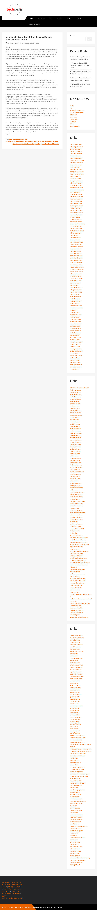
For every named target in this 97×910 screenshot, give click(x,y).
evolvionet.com (75, 401)
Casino (59, 18)
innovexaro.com (75, 285)
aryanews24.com (75, 763)
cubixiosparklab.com (76, 206)
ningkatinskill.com (76, 810)
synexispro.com (75, 590)
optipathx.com (74, 299)
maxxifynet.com (75, 408)
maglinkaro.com (75, 251)
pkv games (20, 139)
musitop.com (74, 833)
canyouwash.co (75, 642)
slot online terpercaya (77, 112)
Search (72, 36)
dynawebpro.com (75, 328)
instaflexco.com (75, 460)
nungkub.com (74, 844)
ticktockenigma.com (76, 519)
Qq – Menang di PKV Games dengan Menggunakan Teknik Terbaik (36, 144)
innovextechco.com (76, 210)
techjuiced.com (75, 663)
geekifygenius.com (76, 524)
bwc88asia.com (75, 792)
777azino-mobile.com (77, 767)
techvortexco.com (76, 165)
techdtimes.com (75, 647)
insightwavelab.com (76, 504)
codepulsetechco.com (77, 190)
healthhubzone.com (76, 658)
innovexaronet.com (76, 199)
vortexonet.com (75, 406)
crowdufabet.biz (75, 731)
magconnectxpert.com (77, 224)
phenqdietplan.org (76, 819)
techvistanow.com (76, 201)
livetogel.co (74, 533)
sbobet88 (15, 882)
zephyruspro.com (75, 297)
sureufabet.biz (74, 715)
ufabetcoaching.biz (76, 608)
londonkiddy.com (75, 606)
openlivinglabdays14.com (78, 754)
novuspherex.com (75, 435)
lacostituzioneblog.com (77, 837)
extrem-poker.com (76, 794)
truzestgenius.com (76, 226)
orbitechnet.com (75, 344)
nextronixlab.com (75, 301)
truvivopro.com (75, 417)
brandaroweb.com (76, 367)
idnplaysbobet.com (76, 556)
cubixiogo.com (74, 340)
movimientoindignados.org (79, 826)
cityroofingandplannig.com (79, 776)
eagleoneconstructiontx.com (79, 544)
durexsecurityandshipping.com (80, 774)
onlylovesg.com (75, 549)
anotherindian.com (76, 847)
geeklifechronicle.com (77, 492)
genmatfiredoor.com (76, 535)
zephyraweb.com (75, 429)
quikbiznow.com (75, 360)
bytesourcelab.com (76, 287)
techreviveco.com (75, 249)
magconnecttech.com (77, 528)
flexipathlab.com (75, 333)
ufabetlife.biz (74, 704)
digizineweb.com (75, 192)
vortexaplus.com (75, 337)
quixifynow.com (75, 294)
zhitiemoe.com (75, 842)
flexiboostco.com (75, 390)
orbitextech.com (75, 526)
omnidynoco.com (75, 349)
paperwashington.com (77, 569)
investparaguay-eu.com (77, 790)
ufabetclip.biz (74, 683)
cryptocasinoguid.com (77, 742)
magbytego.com (75, 179)
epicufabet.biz (74, 722)
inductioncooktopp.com (78, 581)
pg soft (7, 891)
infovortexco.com (75, 233)
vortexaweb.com (75, 431)
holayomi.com (74, 592)
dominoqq (73, 117)
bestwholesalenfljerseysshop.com (81, 751)
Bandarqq (41, 18)
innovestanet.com (76, 306)
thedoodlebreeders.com (78, 801)
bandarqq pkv (6, 889)
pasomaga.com (75, 856)
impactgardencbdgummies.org (80, 858)
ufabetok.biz (74, 726)
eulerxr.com (74, 522)
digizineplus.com (75, 283)
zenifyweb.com (75, 531)
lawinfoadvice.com (76, 817)
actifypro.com (74, 456)
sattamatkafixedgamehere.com (80, 563)
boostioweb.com (75, 392)
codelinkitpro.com (76, 149)
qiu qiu (72, 106)
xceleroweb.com (75, 362)
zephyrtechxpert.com (77, 231)
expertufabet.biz (75, 685)
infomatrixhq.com (76, 203)
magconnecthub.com (77, 267)
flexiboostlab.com (76, 465)
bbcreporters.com (76, 740)
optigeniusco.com (76, 433)
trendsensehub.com (76, 517)
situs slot (8, 882)
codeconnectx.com (76, 194)
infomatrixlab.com (76, 260)
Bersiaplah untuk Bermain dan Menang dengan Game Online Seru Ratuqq (32, 142)
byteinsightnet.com (76, 188)
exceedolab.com (75, 479)
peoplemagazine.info (77, 638)
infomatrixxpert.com (76, 197)
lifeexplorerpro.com (76, 506)
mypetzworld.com (76, 785)
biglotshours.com (75, 672)
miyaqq (17, 893)
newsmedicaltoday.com (77, 583)
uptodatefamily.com (76, 831)
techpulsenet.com (76, 228)
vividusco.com (74, 420)
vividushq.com (74, 335)
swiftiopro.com (75, 469)
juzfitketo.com (74, 853)
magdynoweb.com (76, 244)
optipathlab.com (75, 397)
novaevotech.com (75, 208)
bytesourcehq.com (76, 185)
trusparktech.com (75, 440)
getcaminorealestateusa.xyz (79, 617)
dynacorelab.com (75, 413)
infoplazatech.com (76, 169)
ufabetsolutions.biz (76, 706)
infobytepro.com (75, 176)
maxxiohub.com (75, 426)
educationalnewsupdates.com (79, 388)
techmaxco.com (75, 476)
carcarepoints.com (76, 799)
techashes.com (75, 640)
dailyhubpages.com (76, 553)
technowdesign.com (76, 772)
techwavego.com (75, 238)
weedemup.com (75, 572)
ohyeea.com (74, 840)
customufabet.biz (75, 717)
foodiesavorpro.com (76, 497)
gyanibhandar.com (76, 679)
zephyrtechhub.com (76, 351)
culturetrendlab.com (76, 515)
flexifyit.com (74, 310)
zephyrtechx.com (75, 449)
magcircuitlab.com (76, 215)
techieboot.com (75, 649)
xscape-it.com (74, 765)
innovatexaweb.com (76, 158)
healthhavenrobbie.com (78, 540)
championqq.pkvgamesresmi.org (12, 898)
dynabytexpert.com (76, 308)
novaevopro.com (75, 438)
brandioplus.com (75, 326)
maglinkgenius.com (76, 213)
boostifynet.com (75, 444)
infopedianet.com (75, 274)
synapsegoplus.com (76, 272)
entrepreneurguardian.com (79, 565)
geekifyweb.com (75, 167)
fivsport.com (74, 813)
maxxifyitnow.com (76, 292)
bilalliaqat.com (75, 576)
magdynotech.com (76, 278)
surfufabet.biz (74, 710)
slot (26, 139)
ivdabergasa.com (75, 778)
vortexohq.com (75, 499)
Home (31, 18)
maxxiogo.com (74, 312)
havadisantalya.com (76, 645)
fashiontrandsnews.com (78, 738)
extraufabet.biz (75, 701)
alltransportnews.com (77, 735)
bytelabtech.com (75, 156)
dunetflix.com (74, 824)
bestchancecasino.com (77, 574)
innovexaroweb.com (76, 247)
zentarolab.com (75, 358)
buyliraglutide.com (76, 674)
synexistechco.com (76, 415)
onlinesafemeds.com (77, 676)
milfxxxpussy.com (75, 828)
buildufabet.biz (75, 733)
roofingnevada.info (76, 585)
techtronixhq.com (76, 144)
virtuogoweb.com (75, 670)
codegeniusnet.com (76, 181)
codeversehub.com (76, 263)
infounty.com (74, 788)
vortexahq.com (75, 422)
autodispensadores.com (78, 578)
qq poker (19, 887)
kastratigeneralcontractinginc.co (80, 749)
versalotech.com (75, 474)
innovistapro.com (75, 463)
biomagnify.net (75, 865)
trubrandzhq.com (75, 442)
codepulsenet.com (76, 276)
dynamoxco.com (75, 319)
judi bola (12, 139)
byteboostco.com (75, 219)
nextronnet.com (75, 317)
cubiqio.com (74, 490)
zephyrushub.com (75, 395)
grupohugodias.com (76, 803)
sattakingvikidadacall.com (78, 558)
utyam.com (73, 835)
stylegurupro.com (75, 485)
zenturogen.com (75, 322)
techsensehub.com (76, 154)
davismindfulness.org (77, 610)
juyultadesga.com (75, 781)
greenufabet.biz (75, 697)
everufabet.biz (74, 729)
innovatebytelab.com (77, 174)
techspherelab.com (76, 258)
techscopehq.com (75, 281)
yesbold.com (74, 656)
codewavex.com (75, 217)
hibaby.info (73, 567)
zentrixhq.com (74, 303)
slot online (73, 115)
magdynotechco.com (77, 160)
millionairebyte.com (76, 612)
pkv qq (72, 124)
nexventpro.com (75, 447)
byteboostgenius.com (77, 269)
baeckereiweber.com (76, 635)
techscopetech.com (76, 242)
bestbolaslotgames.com (78, 560)
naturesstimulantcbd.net (78, 860)
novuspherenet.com (76, 342)
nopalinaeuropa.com (76, 862)
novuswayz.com (75, 454)
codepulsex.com (75, 240)
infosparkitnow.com (76, 163)
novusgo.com (74, 508)
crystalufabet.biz (75, 724)
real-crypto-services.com (78, 783)
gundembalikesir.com (77, 651)
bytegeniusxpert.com (77, 172)
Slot (51, 18)
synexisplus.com (75, 404)
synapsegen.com (75, 331)
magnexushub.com (76, 667)
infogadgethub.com (76, 147)
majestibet (10, 893)
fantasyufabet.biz (75, 688)
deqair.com (73, 806)
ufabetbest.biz (74, 713)
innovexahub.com (75, 410)
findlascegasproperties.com (79, 538)
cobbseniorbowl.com (77, 769)
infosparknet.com (75, 290)
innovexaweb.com (76, 324)
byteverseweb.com (76, 265)
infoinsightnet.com (76, 183)
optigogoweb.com (76, 365)
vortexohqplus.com (76, 467)
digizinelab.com (75, 235)
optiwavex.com (75, 347)
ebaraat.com (74, 660)
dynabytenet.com (75, 253)
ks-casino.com (74, 797)
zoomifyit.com (74, 369)
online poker (74, 119)
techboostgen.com (76, 151)
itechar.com (74, 654)
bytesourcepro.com (76, 256)
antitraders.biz (74, 760)
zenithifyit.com (75, 424)
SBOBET (69, 18)
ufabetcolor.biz (75, 699)
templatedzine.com (76, 815)
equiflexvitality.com (76, 547)
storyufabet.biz (75, 719)
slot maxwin (11, 884)
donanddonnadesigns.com (78, 542)
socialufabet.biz (75, 708)
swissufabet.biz (75, 692)
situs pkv (73, 121)
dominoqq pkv (74, 126)
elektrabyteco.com (76, 222)
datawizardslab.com (76, 488)
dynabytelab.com (75, 399)
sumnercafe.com (75, 822)
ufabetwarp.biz (75, 681)
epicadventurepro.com (77, 501)
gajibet (4, 896)
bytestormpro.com (76, 510)
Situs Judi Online (34, 24)
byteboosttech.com (76, 665)
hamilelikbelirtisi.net (77, 472)
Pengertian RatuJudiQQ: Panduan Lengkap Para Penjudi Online (80, 65)
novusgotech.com (75, 315)
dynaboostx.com (75, 458)
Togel (79, 18)
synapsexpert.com (76, 356)
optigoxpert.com (75, 451)
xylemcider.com (75, 849)
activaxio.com (74, 481)
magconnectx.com (76, 588)
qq (71, 108)
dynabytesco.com (75, 483)
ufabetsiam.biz (74, 690)
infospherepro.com (76, 494)
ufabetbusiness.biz (76, 694)
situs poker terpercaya (77, 110)
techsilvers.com (75, 808)
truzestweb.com (75, 353)
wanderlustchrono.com (77, 513)
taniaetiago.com (75, 851)
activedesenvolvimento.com (79, 551)
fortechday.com (75, 615)
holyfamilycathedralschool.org (80, 603)
